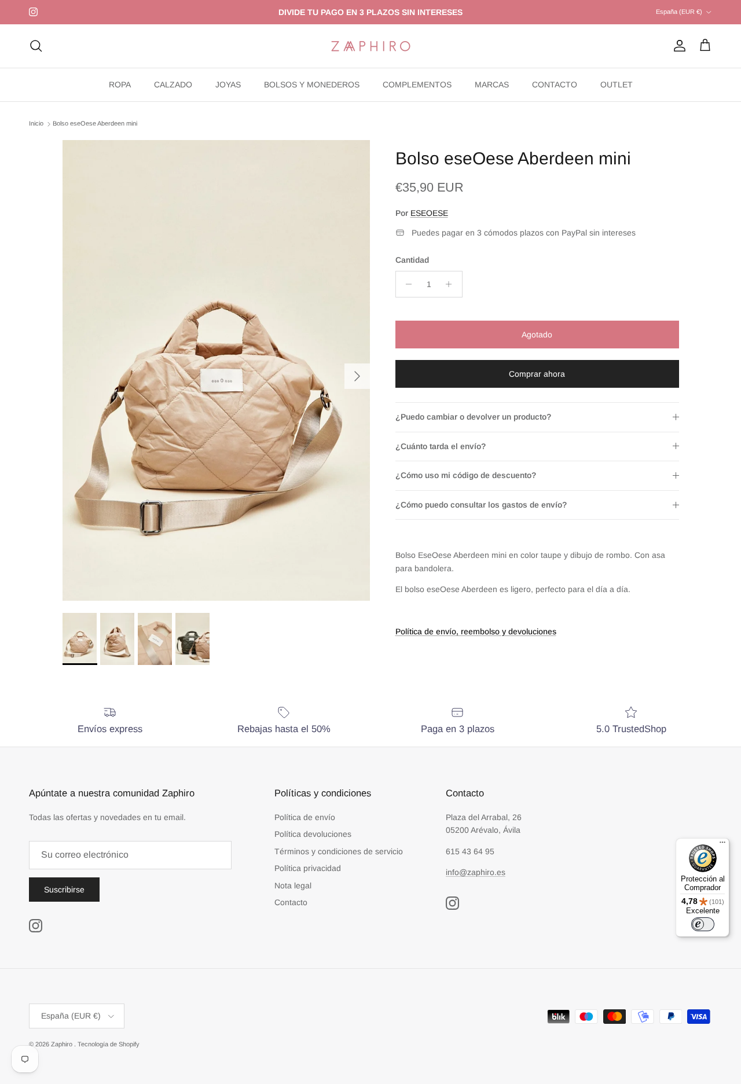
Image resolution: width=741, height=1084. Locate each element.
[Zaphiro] (371, 46)
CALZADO (173, 84)
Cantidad (412, 259)
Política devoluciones (312, 834)
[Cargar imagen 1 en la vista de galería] (216, 370)
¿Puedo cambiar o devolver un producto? (473, 416)
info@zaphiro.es (475, 872)
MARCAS (492, 84)
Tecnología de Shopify (109, 1044)
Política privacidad (307, 868)
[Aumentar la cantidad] (452, 284)
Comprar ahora (537, 374)
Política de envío (304, 817)
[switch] (702, 924)
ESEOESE (429, 213)
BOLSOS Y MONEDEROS (312, 84)
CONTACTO (554, 84)
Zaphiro (62, 1044)
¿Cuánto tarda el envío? (440, 446)
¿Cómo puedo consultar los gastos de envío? (481, 504)
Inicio (36, 123)
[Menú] (722, 845)
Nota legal (292, 885)
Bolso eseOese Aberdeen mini (95, 123)
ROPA (120, 84)
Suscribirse (64, 889)
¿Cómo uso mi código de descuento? (465, 475)
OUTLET (616, 84)
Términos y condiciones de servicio (338, 851)
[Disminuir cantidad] (406, 284)
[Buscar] (36, 46)
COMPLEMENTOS (417, 84)
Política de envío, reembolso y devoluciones (475, 631)
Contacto (290, 902)
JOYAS (228, 84)
